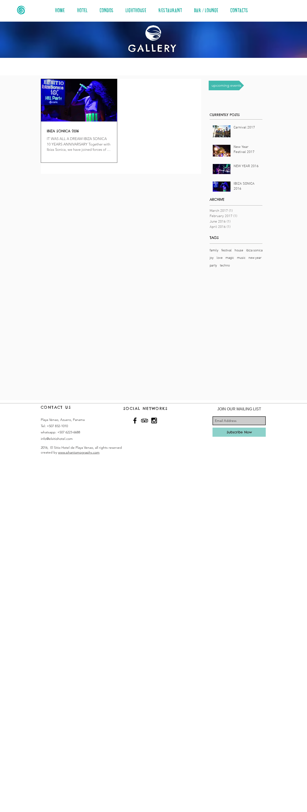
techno (225, 266)
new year (255, 258)
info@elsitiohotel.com (57, 438)
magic (229, 258)
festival (226, 250)
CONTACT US (56, 407)
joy (212, 258)
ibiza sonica (254, 250)
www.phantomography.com (79, 452)
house (239, 250)
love (220, 258)
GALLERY (152, 48)
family (214, 250)
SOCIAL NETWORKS (145, 408)
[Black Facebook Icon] (135, 420)
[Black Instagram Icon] (154, 420)
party (213, 266)
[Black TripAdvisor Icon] (144, 420)
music (241, 258)
